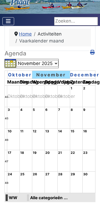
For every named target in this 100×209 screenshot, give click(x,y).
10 (9, 131)
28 (60, 174)
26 (35, 174)
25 (22, 174)
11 (21, 131)
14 (60, 131)
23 (85, 153)
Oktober (20, 74)
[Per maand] (11, 63)
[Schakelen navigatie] (8, 21)
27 (47, 174)
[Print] (92, 52)
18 (22, 153)
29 (73, 174)
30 (85, 174)
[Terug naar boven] (90, 199)
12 (35, 131)
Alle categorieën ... (49, 197)
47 (6, 161)
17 (9, 153)
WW (13, 197)
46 (7, 139)
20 (47, 153)
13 (47, 131)
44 (7, 96)
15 (72, 131)
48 (7, 182)
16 (85, 131)
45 (6, 118)
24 (10, 174)
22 (73, 153)
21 (60, 153)
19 (35, 153)
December (84, 74)
